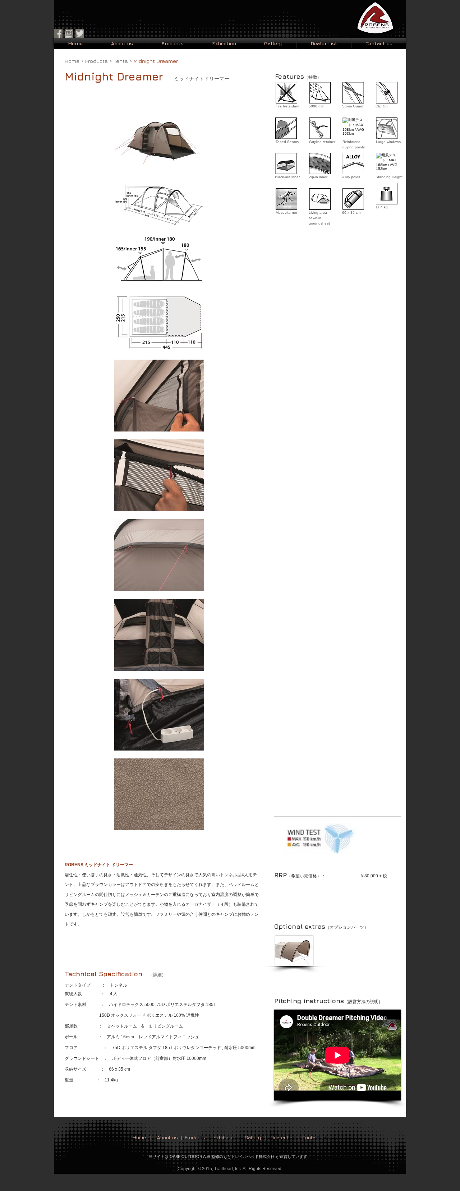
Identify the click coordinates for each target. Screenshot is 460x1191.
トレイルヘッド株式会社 (253, 1156)
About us (167, 1137)
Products (96, 61)
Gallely (253, 1137)
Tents (121, 61)
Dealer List (283, 1137)
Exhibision (224, 1137)
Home (72, 61)
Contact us (314, 1137)
